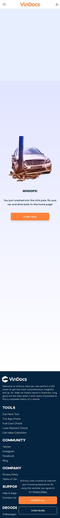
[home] (30, 4)
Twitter (6, 447)
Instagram (8, 451)
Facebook (8, 456)
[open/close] (3, 4)
